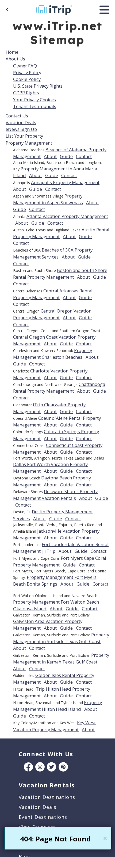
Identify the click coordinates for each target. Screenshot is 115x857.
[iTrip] (54, 9)
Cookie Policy (27, 79)
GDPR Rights (26, 92)
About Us (15, 59)
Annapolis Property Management (65, 182)
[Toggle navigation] (104, 9)
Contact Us (17, 116)
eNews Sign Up (21, 129)
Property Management (29, 143)
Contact (84, 156)
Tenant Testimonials (34, 106)
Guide (66, 156)
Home (12, 52)
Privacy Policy (27, 72)
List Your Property (24, 136)
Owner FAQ (25, 66)
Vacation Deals (21, 122)
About (50, 156)
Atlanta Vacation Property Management (67, 216)
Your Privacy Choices (34, 99)
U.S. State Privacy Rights (38, 86)
